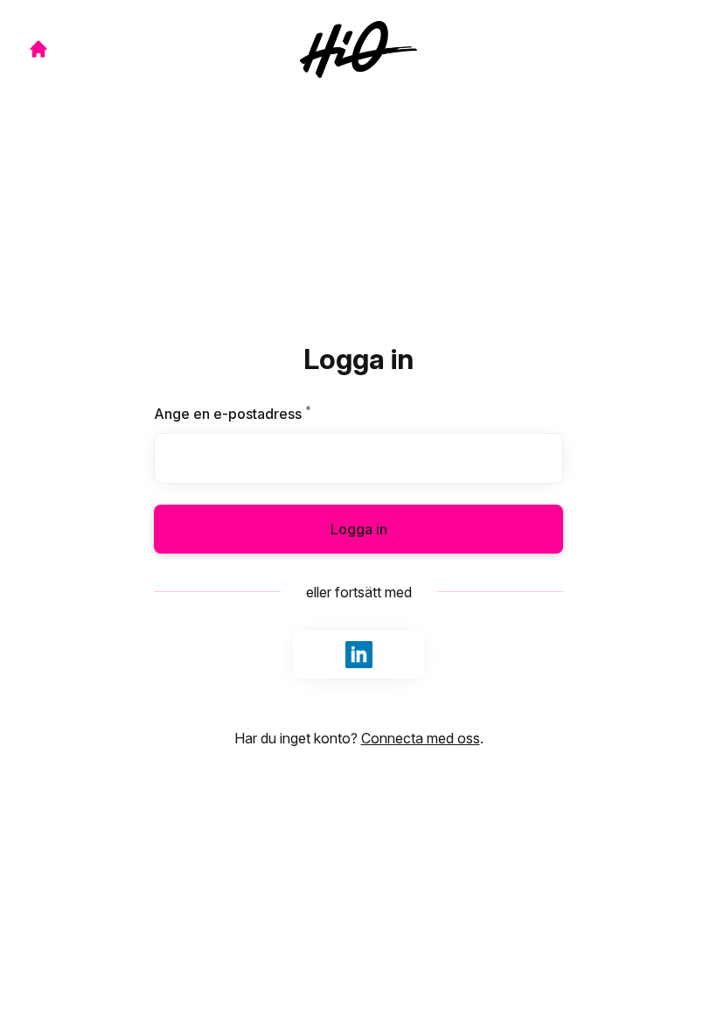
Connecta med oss (420, 738)
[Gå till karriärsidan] (38, 48)
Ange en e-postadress (274, 413)
